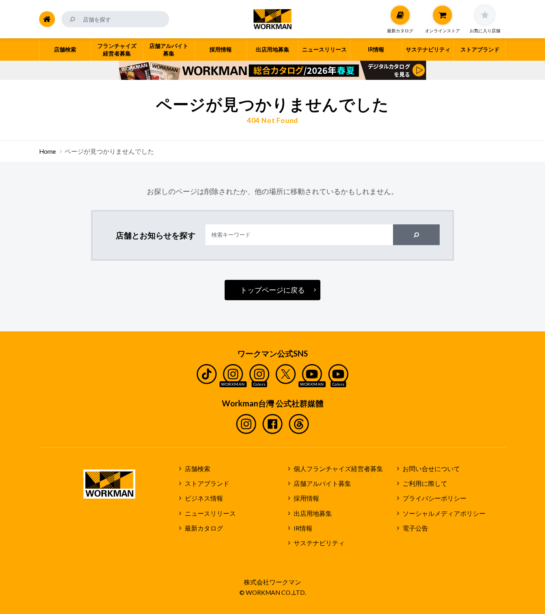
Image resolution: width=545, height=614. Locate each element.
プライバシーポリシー (434, 498)
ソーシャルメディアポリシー (444, 513)
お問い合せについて (431, 468)
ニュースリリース (210, 513)
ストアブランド (207, 483)
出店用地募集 (313, 513)
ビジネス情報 (204, 498)
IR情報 (303, 528)
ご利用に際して (425, 483)
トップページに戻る (272, 289)
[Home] (47, 19)
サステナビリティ (319, 543)
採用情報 (306, 498)
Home (47, 151)
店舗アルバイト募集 (322, 483)
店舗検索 (197, 468)
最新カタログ (204, 528)
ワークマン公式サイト (273, 19)
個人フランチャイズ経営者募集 (338, 468)
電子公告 (415, 528)
